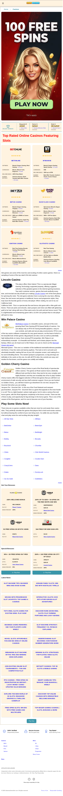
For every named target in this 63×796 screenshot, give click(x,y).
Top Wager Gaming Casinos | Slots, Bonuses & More (47, 709)
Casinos (3, 740)
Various (5, 751)
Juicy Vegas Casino (17, 564)
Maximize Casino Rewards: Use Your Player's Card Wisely (16, 627)
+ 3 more (20, 212)
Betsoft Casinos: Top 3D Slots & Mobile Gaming (47, 667)
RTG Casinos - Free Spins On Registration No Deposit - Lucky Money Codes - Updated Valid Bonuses (16, 683)
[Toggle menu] (3, 3)
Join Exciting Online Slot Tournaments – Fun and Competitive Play (16, 668)
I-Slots (36, 746)
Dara (37, 465)
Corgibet (7, 459)
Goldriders (38, 479)
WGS (5, 743)
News (2, 759)
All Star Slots (8, 419)
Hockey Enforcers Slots (36, 128)
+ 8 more (50, 208)
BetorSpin (38, 425)
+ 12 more (55, 167)
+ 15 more (15, 180)
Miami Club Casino (49, 510)
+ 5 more (20, 208)
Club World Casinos (42, 452)
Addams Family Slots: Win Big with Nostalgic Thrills (47, 584)
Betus (6, 432)
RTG (5, 748)
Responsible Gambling (56, 790)
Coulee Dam (39, 459)
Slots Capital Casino (49, 536)
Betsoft (5, 746)
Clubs (6, 452)
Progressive (38, 751)
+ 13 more (26, 221)
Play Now (17, 572)
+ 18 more (46, 221)
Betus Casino (16, 202)
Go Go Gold (8, 479)
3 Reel (36, 748)
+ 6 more (46, 178)
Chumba (38, 445)
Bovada (38, 439)
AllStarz (38, 419)
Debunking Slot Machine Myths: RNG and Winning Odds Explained (16, 655)
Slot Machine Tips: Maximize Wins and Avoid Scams (16, 584)
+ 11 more (15, 264)
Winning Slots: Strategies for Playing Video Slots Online (47, 655)
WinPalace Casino (22, 324)
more (60, 270)
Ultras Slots (20, 128)
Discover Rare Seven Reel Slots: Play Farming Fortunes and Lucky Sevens (47, 613)
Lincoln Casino (40, 293)
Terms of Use (44, 790)
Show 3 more (36, 754)
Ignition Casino (16, 243)
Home (6, 9)
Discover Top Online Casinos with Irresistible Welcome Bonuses (47, 696)
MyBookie (47, 160)
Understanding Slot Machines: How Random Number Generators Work (47, 641)
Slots (34, 740)
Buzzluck (7, 445)
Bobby (6, 439)
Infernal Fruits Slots (54, 128)
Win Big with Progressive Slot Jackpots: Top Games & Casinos (16, 599)
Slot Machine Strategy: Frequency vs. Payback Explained (47, 627)
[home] (33, 5)
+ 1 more (51, 252)
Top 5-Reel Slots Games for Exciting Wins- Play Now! (16, 612)
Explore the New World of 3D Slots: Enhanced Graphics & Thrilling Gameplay (16, 697)
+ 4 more (20, 171)
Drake (6, 472)
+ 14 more (19, 167)
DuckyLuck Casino (47, 202)
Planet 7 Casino (16, 507)
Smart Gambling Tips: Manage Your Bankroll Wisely (47, 682)
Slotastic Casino (47, 243)
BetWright (38, 432)
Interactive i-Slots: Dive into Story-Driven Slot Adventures (47, 599)
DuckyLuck (39, 472)
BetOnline (15, 160)
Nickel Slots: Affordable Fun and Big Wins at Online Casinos (15, 641)
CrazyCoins (8, 465)
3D (36, 743)
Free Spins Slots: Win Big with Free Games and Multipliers (16, 710)
